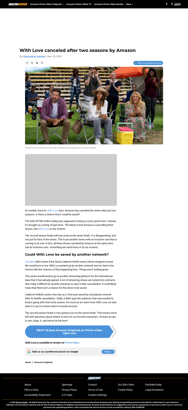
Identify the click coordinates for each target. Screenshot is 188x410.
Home (28, 362)
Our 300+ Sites (126, 384)
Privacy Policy (69, 389)
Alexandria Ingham (34, 56)
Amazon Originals (43, 362)
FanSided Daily (153, 384)
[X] (172, 4)
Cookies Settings (97, 394)
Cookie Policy (125, 389)
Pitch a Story (31, 389)
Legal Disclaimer (154, 389)
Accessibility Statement (37, 394)
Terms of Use (95, 389)
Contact (92, 384)
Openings (67, 384)
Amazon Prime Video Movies (108, 4)
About (27, 384)
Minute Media (22, 402)
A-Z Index (67, 394)
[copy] (42, 63)
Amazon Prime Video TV (78, 4)
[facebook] (166, 4)
